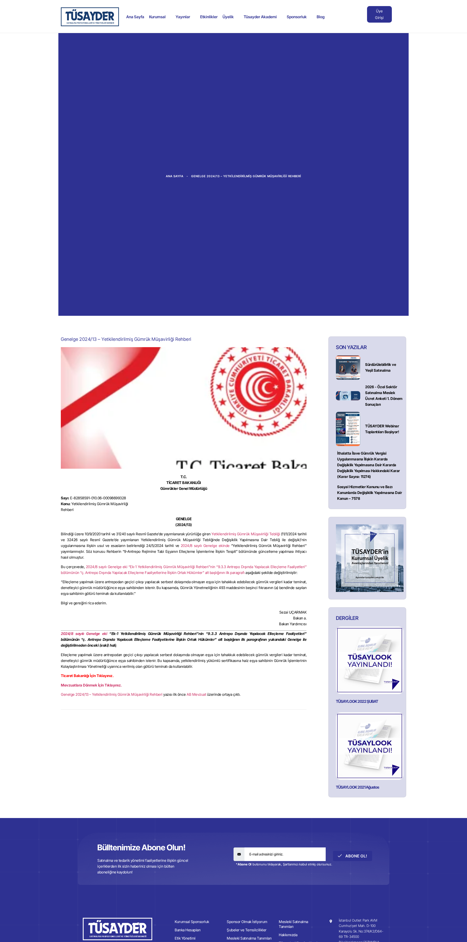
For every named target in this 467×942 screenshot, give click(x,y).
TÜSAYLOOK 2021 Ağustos (357, 787)
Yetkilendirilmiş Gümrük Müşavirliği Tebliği (245, 534)
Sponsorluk (297, 16)
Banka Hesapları (188, 930)
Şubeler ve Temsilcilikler (247, 930)
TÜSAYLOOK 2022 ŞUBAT (357, 701)
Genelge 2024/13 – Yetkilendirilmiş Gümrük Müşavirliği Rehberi (111, 694)
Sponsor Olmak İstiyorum (247, 921)
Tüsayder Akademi (260, 16)
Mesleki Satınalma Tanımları (293, 924)
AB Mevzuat (196, 694)
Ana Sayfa (135, 16)
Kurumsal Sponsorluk (192, 921)
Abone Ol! (355, 856)
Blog (320, 16)
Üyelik (228, 16)
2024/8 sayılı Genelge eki (84, 633)
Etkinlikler (209, 16)
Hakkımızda (288, 935)
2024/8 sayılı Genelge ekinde (205, 545)
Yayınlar (183, 16)
